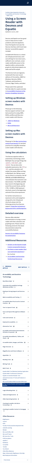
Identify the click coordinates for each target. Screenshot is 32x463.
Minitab (5, 430)
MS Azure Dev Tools (8, 436)
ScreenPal (5, 445)
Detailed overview (14, 213)
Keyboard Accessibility (10, 322)
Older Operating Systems (11, 399)
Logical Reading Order (10, 390)
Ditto (4, 423)
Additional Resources (15, 240)
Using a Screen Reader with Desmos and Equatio (15, 24)
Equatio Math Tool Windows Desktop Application (15, 371)
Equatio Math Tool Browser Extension (12, 373)
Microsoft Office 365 (8, 432)
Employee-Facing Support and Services (14, 292)
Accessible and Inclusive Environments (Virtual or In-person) (13, 331)
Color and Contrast (9, 318)
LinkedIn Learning (7, 428)
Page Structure (8, 347)
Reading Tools (8, 360)
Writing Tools (7, 364)
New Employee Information (10, 455)
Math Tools (10, 15)
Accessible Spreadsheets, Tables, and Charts (13, 337)
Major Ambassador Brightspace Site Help (14, 453)
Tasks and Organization (10, 395)
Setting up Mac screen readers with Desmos (15, 134)
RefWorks (5, 443)
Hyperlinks (6, 355)
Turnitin (5, 447)
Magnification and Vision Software (13, 351)
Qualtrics (5, 440)
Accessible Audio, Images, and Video (14, 342)
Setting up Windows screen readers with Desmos (15, 101)
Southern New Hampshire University (14, 12)
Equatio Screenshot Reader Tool (11, 376)
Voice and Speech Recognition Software (14, 312)
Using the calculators (16, 152)
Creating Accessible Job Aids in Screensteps (11, 404)
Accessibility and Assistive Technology (15, 14)
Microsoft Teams (7, 434)
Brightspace (6, 419)
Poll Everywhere (7, 438)
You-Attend (6, 449)
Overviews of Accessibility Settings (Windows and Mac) (12, 286)
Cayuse (5, 421)
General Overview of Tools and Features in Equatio (14, 378)
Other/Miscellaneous (8, 451)
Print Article (7, 460)
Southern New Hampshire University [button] (10, 2)
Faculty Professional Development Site (13, 426)
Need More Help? (8, 281)
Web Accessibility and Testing (12, 297)
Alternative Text (8, 326)
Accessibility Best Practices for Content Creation (14, 302)
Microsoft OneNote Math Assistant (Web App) (15, 381)
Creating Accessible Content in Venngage (14, 410)
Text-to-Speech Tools (10, 307)
